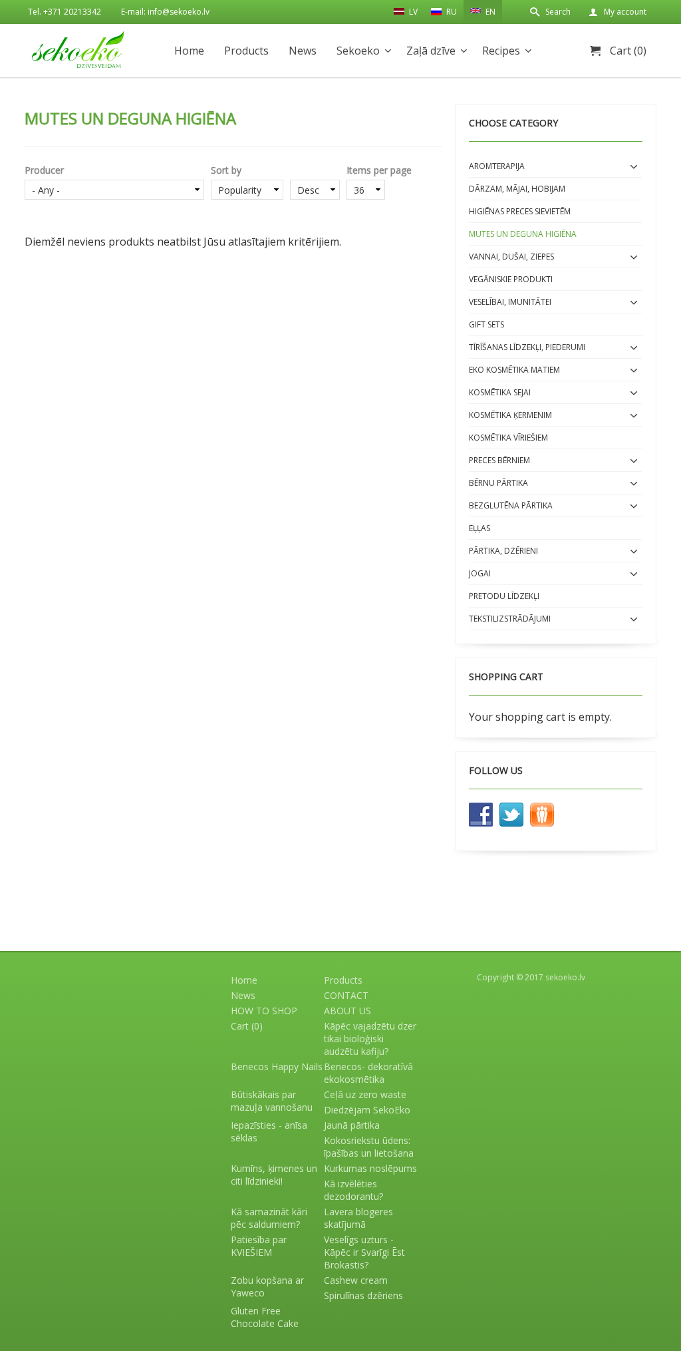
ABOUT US (347, 1010)
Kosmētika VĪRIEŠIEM (508, 437)
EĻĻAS (479, 528)
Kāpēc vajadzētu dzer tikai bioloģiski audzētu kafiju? (370, 1039)
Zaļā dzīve (431, 50)
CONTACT (346, 995)
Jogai (480, 573)
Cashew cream (356, 1280)
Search (558, 11)
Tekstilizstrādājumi (510, 618)
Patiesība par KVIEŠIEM (259, 1245)
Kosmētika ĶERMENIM (510, 415)
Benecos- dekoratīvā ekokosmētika (368, 1072)
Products (246, 50)
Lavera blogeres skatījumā (358, 1218)
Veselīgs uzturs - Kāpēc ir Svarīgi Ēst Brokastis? (364, 1252)
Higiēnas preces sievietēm (520, 211)
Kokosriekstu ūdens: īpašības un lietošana (369, 1146)
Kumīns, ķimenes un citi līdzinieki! (274, 1174)
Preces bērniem (499, 460)
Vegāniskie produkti (511, 279)
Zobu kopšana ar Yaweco (267, 1286)
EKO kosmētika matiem (514, 369)
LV (412, 11)
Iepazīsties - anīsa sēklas (269, 1131)
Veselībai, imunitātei (510, 301)
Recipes (501, 50)
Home (189, 50)
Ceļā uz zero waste (365, 1094)
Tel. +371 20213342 (64, 11)
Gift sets (486, 324)
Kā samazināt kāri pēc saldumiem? (269, 1218)
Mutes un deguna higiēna (523, 234)
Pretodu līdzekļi (504, 596)
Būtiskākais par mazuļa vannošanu (272, 1100)
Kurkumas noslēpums (370, 1168)
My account (625, 11)
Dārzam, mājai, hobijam (517, 188)
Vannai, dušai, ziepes (511, 256)
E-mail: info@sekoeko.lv (165, 11)
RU (450, 11)
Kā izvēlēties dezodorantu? (353, 1190)
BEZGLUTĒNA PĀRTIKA (511, 505)
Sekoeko (358, 50)
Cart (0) (628, 50)
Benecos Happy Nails (277, 1066)
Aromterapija (497, 166)
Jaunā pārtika (352, 1125)
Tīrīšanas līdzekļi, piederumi (527, 347)
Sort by (226, 170)
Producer (44, 170)
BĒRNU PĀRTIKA (498, 482)
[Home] (77, 49)
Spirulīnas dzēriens (363, 1295)
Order (315, 170)
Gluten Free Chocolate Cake (265, 1317)
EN (489, 11)
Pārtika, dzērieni (503, 550)
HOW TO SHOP (264, 1010)
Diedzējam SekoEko (367, 1109)
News (303, 50)
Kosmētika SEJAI (500, 392)
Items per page (379, 170)
